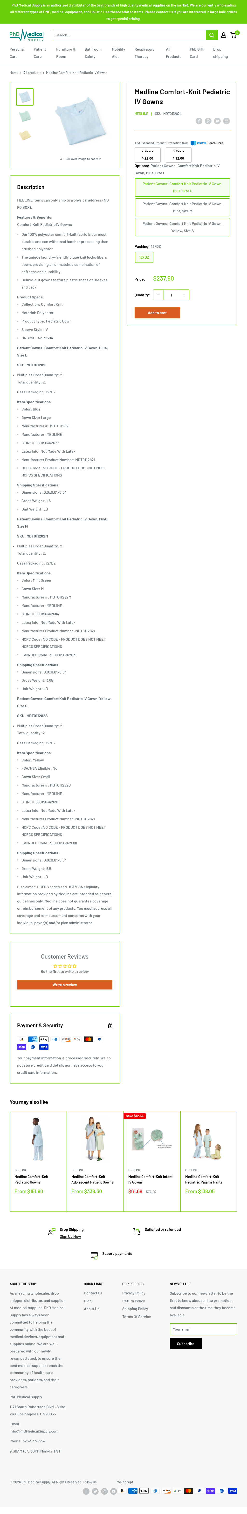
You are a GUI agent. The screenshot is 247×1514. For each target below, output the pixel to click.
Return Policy (133, 1301)
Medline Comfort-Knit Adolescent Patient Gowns (92, 1179)
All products (32, 73)
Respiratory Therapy (145, 53)
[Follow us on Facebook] (86, 1491)
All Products (173, 53)
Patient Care (40, 53)
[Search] (212, 35)
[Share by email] (226, 120)
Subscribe (185, 1343)
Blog (88, 1301)
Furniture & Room (66, 53)
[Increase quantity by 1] (184, 295)
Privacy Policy (133, 1293)
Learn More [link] (215, 143)
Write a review (65, 984)
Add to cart (157, 312)
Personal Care (17, 53)
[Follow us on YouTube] (113, 1491)
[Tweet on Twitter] (217, 120)
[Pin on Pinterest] (208, 120)
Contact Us (93, 1293)
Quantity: (142, 294)
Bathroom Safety (93, 53)
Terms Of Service (136, 1316)
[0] (233, 35)
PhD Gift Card (197, 53)
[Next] (237, 1161)
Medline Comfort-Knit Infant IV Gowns (150, 1179)
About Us (91, 1308)
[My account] (223, 35)
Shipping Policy (135, 1308)
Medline (141, 114)
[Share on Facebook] (199, 120)
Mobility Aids (118, 53)
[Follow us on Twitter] (95, 1491)
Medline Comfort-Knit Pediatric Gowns (31, 1179)
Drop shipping (220, 53)
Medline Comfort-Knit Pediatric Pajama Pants (203, 1179)
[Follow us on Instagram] (104, 1491)
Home (14, 73)
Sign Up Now (70, 1236)
